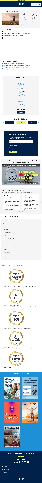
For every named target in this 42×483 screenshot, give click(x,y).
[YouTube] (25, 462)
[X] (22, 462)
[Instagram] (17, 462)
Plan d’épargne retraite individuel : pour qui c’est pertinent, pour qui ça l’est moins (17, 65)
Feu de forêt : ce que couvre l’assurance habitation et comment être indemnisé (16, 67)
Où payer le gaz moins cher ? (9, 209)
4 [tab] (22, 211)
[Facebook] (14, 462)
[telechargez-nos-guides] (30, 402)
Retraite (23, 13)
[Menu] (1, 4)
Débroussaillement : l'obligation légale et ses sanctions (13, 69)
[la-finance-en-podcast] (12, 402)
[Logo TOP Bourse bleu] (16, 358)
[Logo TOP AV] (16, 276)
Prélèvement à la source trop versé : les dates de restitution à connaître (31, 205)
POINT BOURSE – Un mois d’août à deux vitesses (11, 31)
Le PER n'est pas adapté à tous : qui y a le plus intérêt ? (29, 15)
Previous (3, 122)
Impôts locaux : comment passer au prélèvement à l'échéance (29, 201)
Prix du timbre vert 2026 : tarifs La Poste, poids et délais (13, 71)
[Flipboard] (28, 462)
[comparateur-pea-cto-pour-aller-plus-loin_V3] (30, 378)
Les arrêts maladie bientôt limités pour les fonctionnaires (12, 38)
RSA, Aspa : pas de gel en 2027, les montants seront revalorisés (13, 35)
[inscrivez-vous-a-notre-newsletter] (12, 426)
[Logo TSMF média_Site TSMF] (21, 479)
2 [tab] (19, 211)
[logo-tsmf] (21, 4)
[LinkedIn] (19, 462)
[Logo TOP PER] (16, 296)
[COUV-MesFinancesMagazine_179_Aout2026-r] (12, 378)
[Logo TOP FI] (16, 338)
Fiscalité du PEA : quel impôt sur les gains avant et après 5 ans (14, 63)
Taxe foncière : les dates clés (28, 197)
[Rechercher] (40, 4)
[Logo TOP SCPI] (16, 318)
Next (38, 122)
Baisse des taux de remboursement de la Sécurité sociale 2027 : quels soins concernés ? (17, 33)
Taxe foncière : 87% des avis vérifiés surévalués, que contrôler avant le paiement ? (16, 37)
